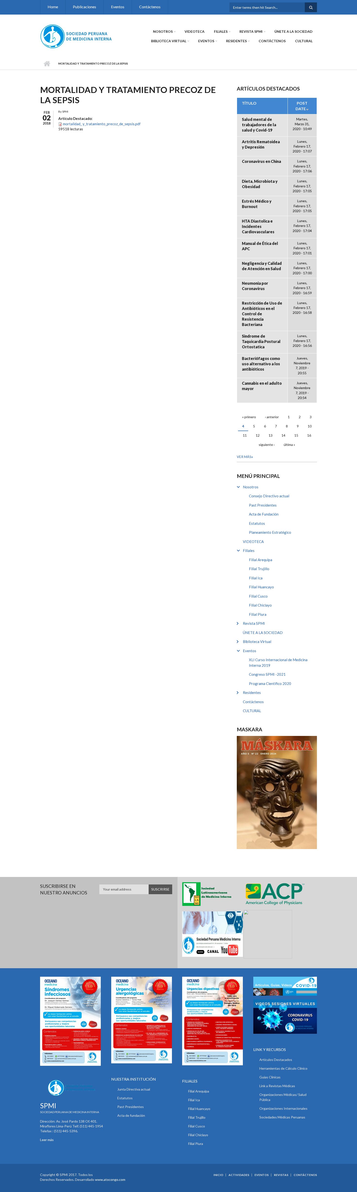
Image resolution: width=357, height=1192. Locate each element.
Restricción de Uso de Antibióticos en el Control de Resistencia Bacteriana (262, 314)
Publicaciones (84, 6)
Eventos (117, 6)
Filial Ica (256, 578)
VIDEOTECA (194, 31)
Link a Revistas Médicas (277, 1086)
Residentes (236, 41)
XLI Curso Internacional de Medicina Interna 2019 (278, 662)
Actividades (239, 1175)
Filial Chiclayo (260, 605)
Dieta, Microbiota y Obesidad (260, 184)
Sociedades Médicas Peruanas (282, 1117)
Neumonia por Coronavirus (255, 286)
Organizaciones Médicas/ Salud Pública (282, 1097)
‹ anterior (272, 417)
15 (296, 435)
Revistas (281, 1175)
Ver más (244, 457)
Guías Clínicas (269, 1077)
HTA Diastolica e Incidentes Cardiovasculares (258, 226)
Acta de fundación (131, 1115)
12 (258, 435)
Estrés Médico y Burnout (257, 204)
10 (310, 426)
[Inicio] (76, 36)
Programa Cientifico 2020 (270, 683)
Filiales (221, 31)
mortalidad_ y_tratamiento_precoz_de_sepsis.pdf (102, 124)
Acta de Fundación (264, 514)
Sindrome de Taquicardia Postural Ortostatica (261, 341)
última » (289, 444)
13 (270, 435)
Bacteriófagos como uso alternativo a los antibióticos (261, 363)
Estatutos (257, 523)
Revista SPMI (251, 31)
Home (53, 6)
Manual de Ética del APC (260, 246)
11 (245, 435)
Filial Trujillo (259, 569)
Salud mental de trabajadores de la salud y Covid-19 (259, 124)
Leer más (47, 1140)
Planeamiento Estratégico (270, 532)
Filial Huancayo (261, 587)
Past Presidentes (263, 505)
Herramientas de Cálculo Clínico (283, 1068)
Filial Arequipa (260, 560)
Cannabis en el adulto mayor (262, 386)
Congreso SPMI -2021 (267, 674)
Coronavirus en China (261, 161)
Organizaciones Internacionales (283, 1108)
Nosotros (163, 31)
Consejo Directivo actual (269, 496)
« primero (249, 417)
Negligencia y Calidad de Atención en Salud (262, 266)
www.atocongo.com (110, 1179)
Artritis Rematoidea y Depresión (261, 144)
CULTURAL (304, 41)
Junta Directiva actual (133, 1089)
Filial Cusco (258, 596)
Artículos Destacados (275, 1060)
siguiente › (267, 444)
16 (309, 435)
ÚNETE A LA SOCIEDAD (293, 31)
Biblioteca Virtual (168, 41)
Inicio (46, 64)
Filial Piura (257, 614)
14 (283, 435)
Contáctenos (150, 6)
